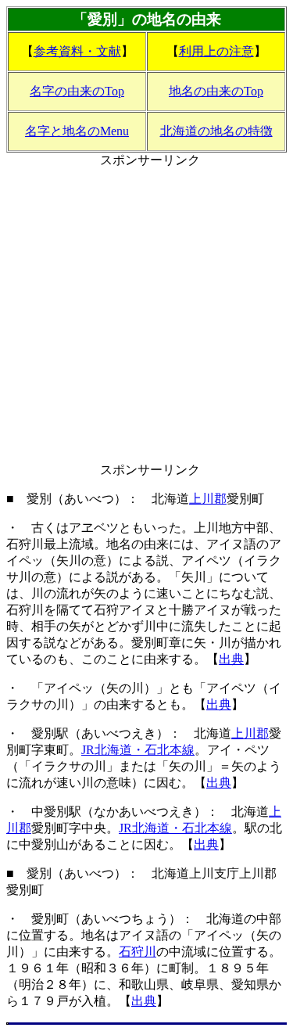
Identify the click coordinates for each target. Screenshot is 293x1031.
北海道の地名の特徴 (216, 131)
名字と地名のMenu (77, 131)
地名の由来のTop (216, 91)
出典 (231, 659)
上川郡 (208, 498)
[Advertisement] (146, 315)
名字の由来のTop (77, 91)
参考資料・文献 (77, 51)
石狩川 (137, 951)
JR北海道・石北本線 (138, 749)
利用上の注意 (216, 51)
